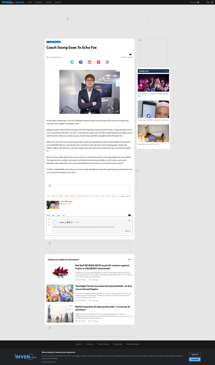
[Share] (81, 62)
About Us (79, 344)
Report (128, 231)
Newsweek (112, 145)
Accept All (194, 359)
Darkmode (193, 2)
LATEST (29, 2)
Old (64, 215)
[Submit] (89, 62)
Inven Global (8, 2)
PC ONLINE (78, 196)
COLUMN (49, 2)
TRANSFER (113, 196)
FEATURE (58, 2)
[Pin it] (98, 62)
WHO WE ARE (19, 2)
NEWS (48, 196)
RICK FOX (103, 196)
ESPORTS (61, 196)
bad (49, 225)
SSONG (108, 196)
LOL (93, 196)
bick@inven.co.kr (66, 204)
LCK (90, 196)
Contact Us (90, 344)
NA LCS (97, 196)
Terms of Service (103, 344)
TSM (118, 196)
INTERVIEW (38, 2)
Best (53, 215)
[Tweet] (72, 62)
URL (107, 62)
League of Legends (125, 196)
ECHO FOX (85, 196)
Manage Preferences (48, 362)
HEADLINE (72, 196)
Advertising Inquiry (133, 344)
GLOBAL (66, 196)
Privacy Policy (117, 344)
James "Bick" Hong (66, 201)
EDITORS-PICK (54, 196)
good (49, 219)
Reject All (195, 354)
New (58, 215)
